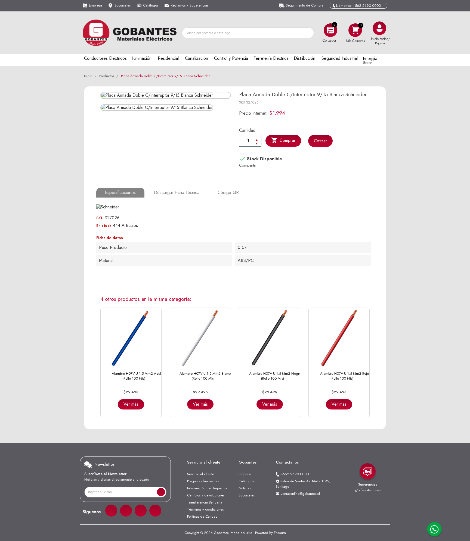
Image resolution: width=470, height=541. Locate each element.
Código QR (228, 192)
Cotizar (320, 141)
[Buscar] (308, 33)
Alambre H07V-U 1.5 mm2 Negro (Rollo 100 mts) (275, 376)
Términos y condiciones (205, 509)
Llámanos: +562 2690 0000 (358, 5)
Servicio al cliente (200, 474)
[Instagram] (126, 511)
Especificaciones (120, 192)
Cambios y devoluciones (205, 495)
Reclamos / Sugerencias (189, 5)
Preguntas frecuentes (203, 481)
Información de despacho (207, 488)
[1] (161, 492)
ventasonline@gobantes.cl (300, 493)
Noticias (245, 488)
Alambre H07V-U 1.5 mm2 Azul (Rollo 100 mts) (136, 376)
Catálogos (150, 5)
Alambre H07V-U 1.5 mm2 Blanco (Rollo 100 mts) (206, 376)
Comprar (283, 140)
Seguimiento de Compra (304, 5)
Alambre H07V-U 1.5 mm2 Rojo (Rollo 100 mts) (344, 376)
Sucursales (123, 5)
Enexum (280, 532)
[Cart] (355, 30)
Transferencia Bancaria (204, 502)
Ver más (130, 404)
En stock (104, 225)
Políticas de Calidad (202, 516)
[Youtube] (155, 511)
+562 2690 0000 (295, 474)
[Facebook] (111, 511)
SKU (242, 102)
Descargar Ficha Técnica (176, 192)
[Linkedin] (141, 511)
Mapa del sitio (241, 532)
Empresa (95, 5)
